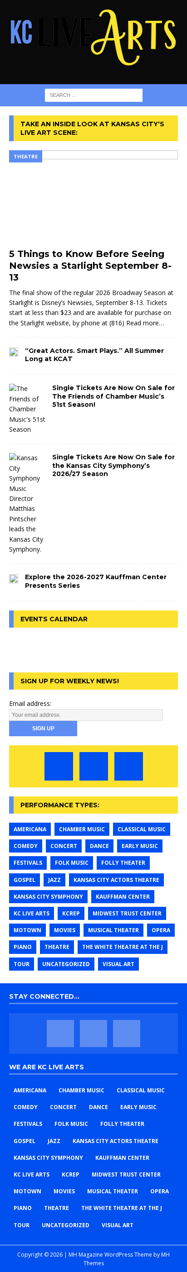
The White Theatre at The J (122, 947)
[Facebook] (58, 766)
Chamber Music (82, 829)
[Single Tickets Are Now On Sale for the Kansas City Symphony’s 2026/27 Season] (27, 503)
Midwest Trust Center (127, 913)
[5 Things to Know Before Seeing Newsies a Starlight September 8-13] (93, 196)
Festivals (28, 863)
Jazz (54, 880)
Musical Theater (113, 930)
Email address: (30, 703)
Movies (64, 930)
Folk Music (72, 863)
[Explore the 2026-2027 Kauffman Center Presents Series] (13, 578)
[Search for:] (94, 95)
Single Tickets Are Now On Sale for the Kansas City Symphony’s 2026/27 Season (113, 465)
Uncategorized (66, 964)
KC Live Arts (31, 913)
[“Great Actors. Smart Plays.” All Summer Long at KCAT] (13, 352)
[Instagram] (128, 766)
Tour (22, 964)
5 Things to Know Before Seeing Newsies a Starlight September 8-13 (90, 265)
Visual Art (118, 964)
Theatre (56, 947)
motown (27, 930)
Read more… (145, 323)
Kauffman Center (123, 896)
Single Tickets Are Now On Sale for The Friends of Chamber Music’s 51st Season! (113, 396)
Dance (99, 846)
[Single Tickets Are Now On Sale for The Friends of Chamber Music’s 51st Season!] (27, 409)
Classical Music (142, 829)
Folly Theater (123, 863)
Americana (30, 829)
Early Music (140, 846)
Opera (161, 930)
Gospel (24, 880)
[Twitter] (93, 766)
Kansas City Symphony (48, 896)
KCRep (71, 913)
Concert (63, 846)
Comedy (26, 846)
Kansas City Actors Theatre (116, 880)
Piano (23, 947)
